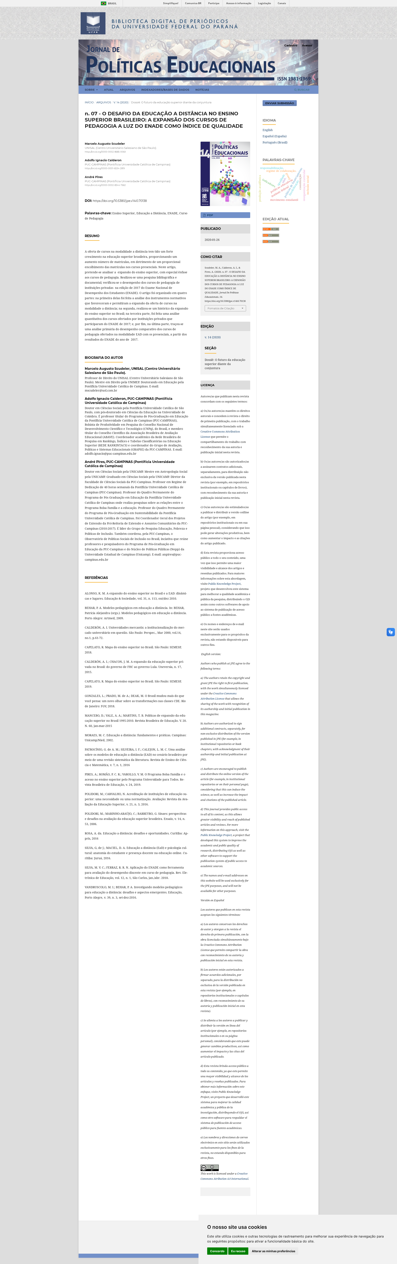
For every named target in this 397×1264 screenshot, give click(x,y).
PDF (209, 215)
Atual (109, 89)
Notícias (202, 89)
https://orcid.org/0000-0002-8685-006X (105, 152)
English (268, 130)
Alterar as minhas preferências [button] (273, 1251)
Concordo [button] (217, 1251)
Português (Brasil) (275, 142)
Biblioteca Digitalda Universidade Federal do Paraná (175, 23)
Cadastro (290, 45)
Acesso (307, 45)
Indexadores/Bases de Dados (165, 89)
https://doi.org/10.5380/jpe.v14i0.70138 (120, 201)
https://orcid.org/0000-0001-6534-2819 (105, 168)
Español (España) (275, 136)
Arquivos (127, 89)
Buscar (303, 89)
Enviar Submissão (279, 103)
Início (89, 102)
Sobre (90, 89)
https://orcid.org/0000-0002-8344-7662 (105, 185)
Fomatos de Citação (221, 308)
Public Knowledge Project (224, 584)
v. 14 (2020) (121, 102)
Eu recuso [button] (238, 1251)
